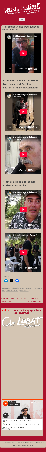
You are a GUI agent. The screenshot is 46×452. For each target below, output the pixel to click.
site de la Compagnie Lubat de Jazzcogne (27, 311)
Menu (22, 19)
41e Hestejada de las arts (31, 288)
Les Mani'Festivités (12, 291)
